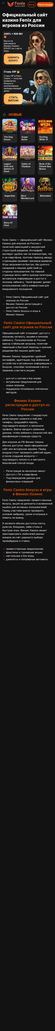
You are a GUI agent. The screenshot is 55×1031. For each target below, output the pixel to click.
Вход (31, 4)
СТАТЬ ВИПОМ (13, 99)
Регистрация (45, 4)
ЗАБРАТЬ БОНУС (13, 59)
